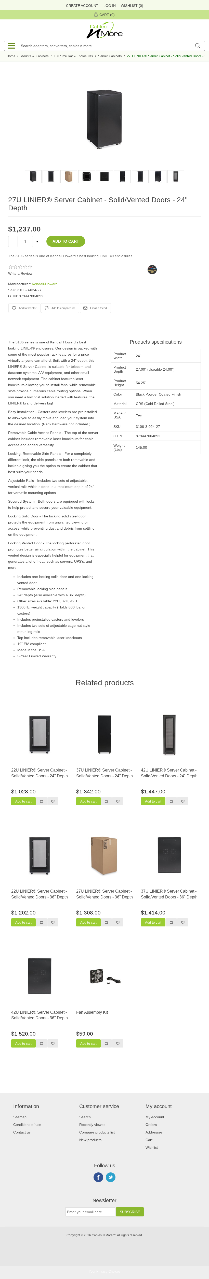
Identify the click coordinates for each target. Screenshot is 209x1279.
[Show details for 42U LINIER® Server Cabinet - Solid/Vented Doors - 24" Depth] (169, 734)
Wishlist (152, 1147)
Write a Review (20, 273)
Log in (109, 6)
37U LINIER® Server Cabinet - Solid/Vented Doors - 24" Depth (104, 773)
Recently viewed (92, 1125)
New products (90, 1140)
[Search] (197, 45)
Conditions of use (27, 1125)
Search (85, 1117)
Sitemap (20, 1117)
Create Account (82, 6)
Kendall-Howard (45, 284)
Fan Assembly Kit (92, 1012)
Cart (149, 1140)
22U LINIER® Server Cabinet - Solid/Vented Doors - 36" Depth (39, 894)
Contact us (22, 1132)
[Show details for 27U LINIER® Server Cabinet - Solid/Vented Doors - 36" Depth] (104, 855)
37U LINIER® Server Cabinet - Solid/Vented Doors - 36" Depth (169, 894)
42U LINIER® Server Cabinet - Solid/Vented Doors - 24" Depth (169, 773)
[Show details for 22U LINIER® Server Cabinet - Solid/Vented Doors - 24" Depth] (39, 734)
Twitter (110, 1177)
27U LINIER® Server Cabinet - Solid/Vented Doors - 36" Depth (104, 894)
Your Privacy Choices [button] (105, 1271)
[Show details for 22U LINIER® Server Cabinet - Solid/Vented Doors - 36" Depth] (39, 855)
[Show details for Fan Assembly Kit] (104, 976)
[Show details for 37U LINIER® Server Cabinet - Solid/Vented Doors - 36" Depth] (169, 855)
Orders (151, 1125)
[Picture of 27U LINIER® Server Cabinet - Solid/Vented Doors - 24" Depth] (33, 176)
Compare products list (97, 1132)
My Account (155, 1117)
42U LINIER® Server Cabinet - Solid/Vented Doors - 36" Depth (39, 1015)
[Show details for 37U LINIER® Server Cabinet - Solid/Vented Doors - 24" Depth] (104, 734)
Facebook (98, 1177)
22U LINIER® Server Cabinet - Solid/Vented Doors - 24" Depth (39, 773)
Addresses (154, 1132)
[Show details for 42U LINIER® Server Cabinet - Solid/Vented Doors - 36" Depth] (39, 976)
